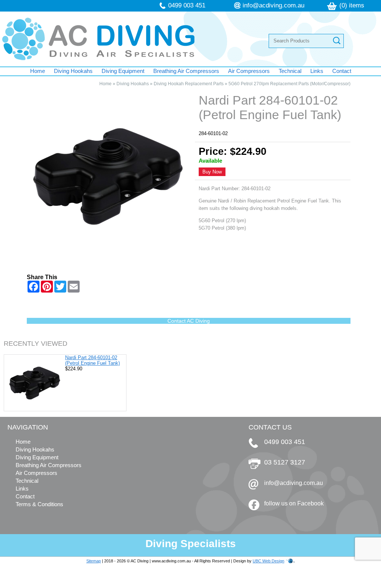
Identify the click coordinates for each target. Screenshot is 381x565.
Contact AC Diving (188, 321)
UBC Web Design (268, 561)
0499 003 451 (186, 5)
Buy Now (212, 172)
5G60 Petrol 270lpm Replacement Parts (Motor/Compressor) (289, 83)
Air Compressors (249, 71)
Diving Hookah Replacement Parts (189, 83)
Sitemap (93, 561)
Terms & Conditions (39, 504)
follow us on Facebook (294, 503)
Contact (341, 71)
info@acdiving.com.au (273, 5)
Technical (290, 71)
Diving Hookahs (73, 71)
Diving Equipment (123, 71)
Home (37, 71)
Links (316, 71)
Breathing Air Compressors (186, 71)
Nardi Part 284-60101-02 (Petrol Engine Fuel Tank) (92, 360)
